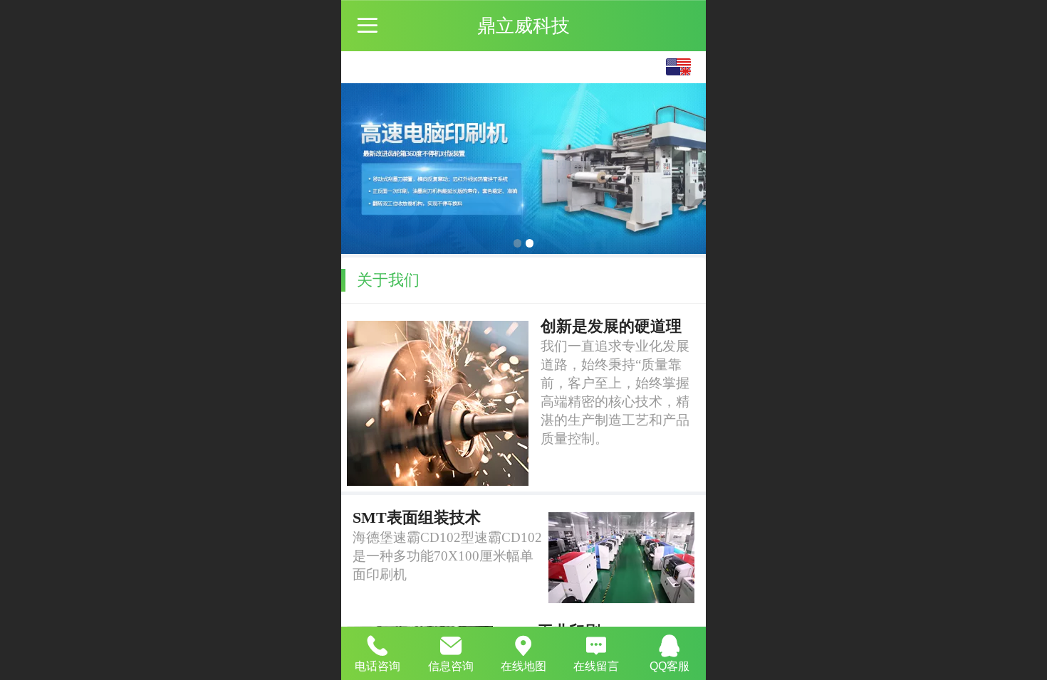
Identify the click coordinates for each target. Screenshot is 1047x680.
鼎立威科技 (523, 26)
